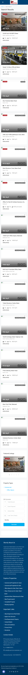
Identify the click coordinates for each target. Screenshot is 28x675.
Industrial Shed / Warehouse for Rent (14, 596)
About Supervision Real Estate (12, 613)
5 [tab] (19, 475)
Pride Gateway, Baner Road (10, 370)
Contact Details (8, 622)
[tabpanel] (14, 464)
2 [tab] (12, 475)
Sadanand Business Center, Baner (12, 438)
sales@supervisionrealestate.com (13, 650)
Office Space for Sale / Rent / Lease (13, 588)
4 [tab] (17, 475)
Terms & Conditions (10, 624)
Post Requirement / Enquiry (12, 619)
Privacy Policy (8, 627)
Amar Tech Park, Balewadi (10, 404)
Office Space (10, 490)
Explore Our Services (10, 616)
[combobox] (14, 520)
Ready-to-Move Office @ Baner (11, 67)
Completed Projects (10, 602)
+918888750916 (9, 647)
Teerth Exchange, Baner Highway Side (13, 337)
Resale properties (9, 604)
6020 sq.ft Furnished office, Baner (12, 269)
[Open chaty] (3, 671)
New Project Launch (10, 599)
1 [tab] (10, 475)
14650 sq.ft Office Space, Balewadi (12, 235)
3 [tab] (15, 475)
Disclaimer (7, 630)
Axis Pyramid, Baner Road (10, 101)
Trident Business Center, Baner (11, 303)
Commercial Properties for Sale (13, 585)
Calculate (14, 524)
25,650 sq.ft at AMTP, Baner (10, 33)
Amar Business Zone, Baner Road (12, 168)
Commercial (8, 487)
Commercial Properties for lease (13, 582)
